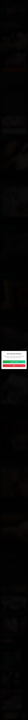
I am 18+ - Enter (14, 361)
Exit (14, 365)
